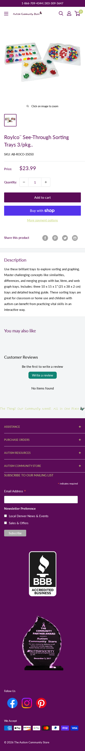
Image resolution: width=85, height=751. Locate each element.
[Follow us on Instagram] (27, 703)
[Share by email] (75, 237)
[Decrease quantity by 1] (24, 182)
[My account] (69, 13)
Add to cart (42, 197)
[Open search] (61, 13)
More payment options (42, 220)
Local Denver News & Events (28, 516)
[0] (77, 13)
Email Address (15, 491)
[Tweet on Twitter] (65, 237)
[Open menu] (6, 13)
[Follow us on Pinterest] (41, 703)
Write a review (42, 375)
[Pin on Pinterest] (55, 237)
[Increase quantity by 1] (45, 182)
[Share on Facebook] (45, 237)
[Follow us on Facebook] (12, 703)
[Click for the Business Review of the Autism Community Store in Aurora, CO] (42, 567)
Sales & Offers (18, 523)
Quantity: (10, 182)
